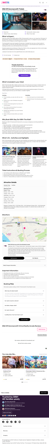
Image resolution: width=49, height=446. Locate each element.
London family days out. (30, 51)
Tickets (3, 6)
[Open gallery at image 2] (39, 17)
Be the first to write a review (24, 343)
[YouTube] (20, 422)
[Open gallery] (17, 21)
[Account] (43, 2)
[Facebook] (3, 422)
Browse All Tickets (43, 354)
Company (5, 435)
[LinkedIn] (7, 422)
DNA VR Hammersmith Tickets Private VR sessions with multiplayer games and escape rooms (23, 6)
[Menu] (46, 2)
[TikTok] (11, 422)
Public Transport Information (9, 265)
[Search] (40, 2)
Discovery (5, 430)
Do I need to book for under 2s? (12, 300)
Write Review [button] (42, 329)
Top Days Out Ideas (7, 426)
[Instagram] (15, 422)
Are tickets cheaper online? (11, 305)
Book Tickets (44, 392)
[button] (24, 343)
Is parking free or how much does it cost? (14, 314)
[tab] (7, 185)
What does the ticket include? (11, 290)
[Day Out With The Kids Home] (5, 2)
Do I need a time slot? (9, 310)
